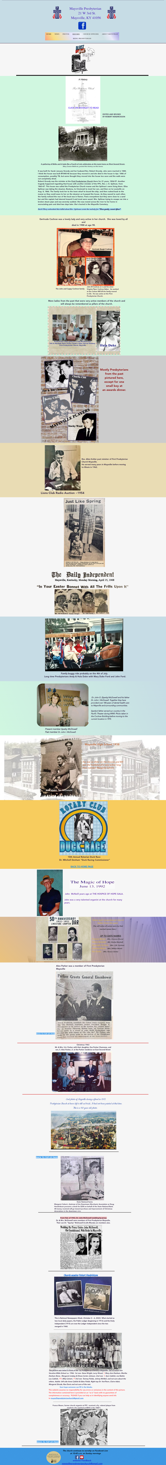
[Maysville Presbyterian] (77, 1457)
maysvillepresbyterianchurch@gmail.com (82, 1463)
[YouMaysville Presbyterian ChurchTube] (82, 1457)
